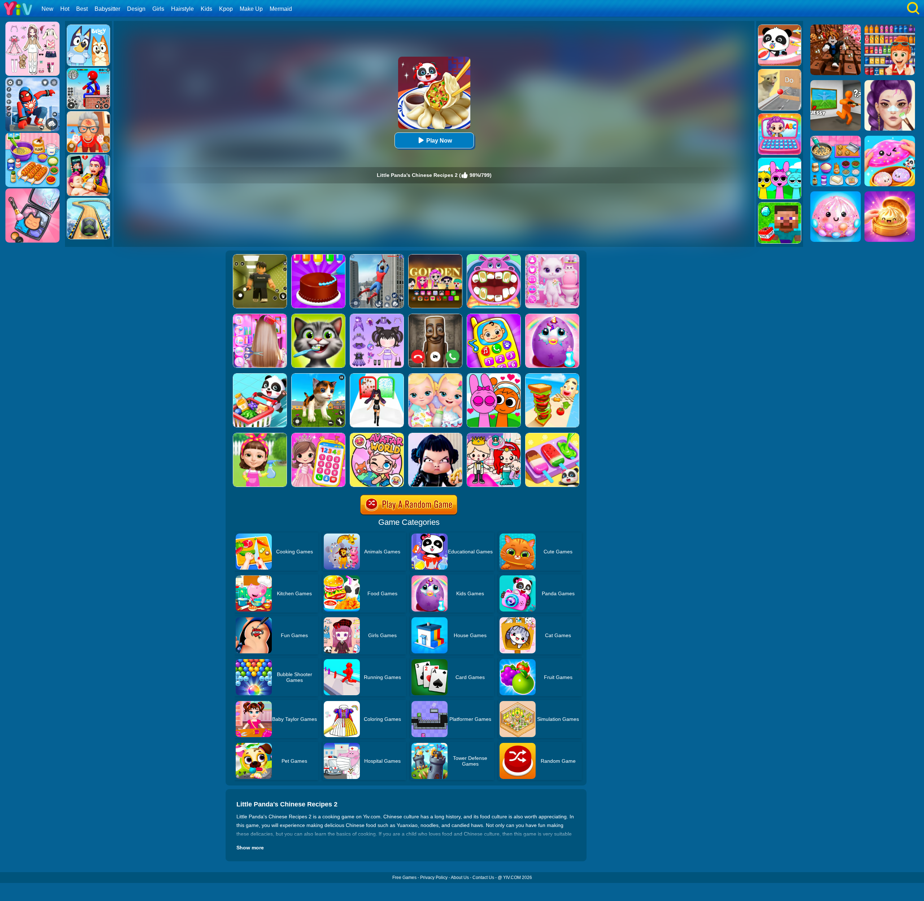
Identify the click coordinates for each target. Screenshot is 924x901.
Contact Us (483, 877)
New (47, 9)
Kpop (226, 9)
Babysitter (107, 9)
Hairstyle (182, 9)
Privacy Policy (434, 877)
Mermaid (281, 9)
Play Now (439, 141)
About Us (460, 877)
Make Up (251, 9)
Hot (64, 9)
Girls (158, 9)
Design (136, 9)
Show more (250, 847)
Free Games (404, 877)
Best (82, 9)
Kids (206, 9)
